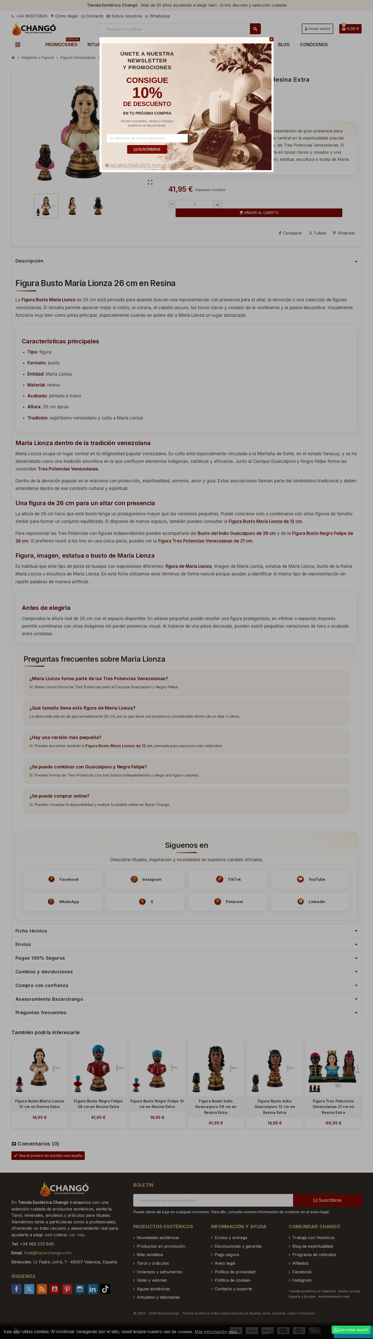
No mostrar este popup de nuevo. (150, 165)
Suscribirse (149, 149)
